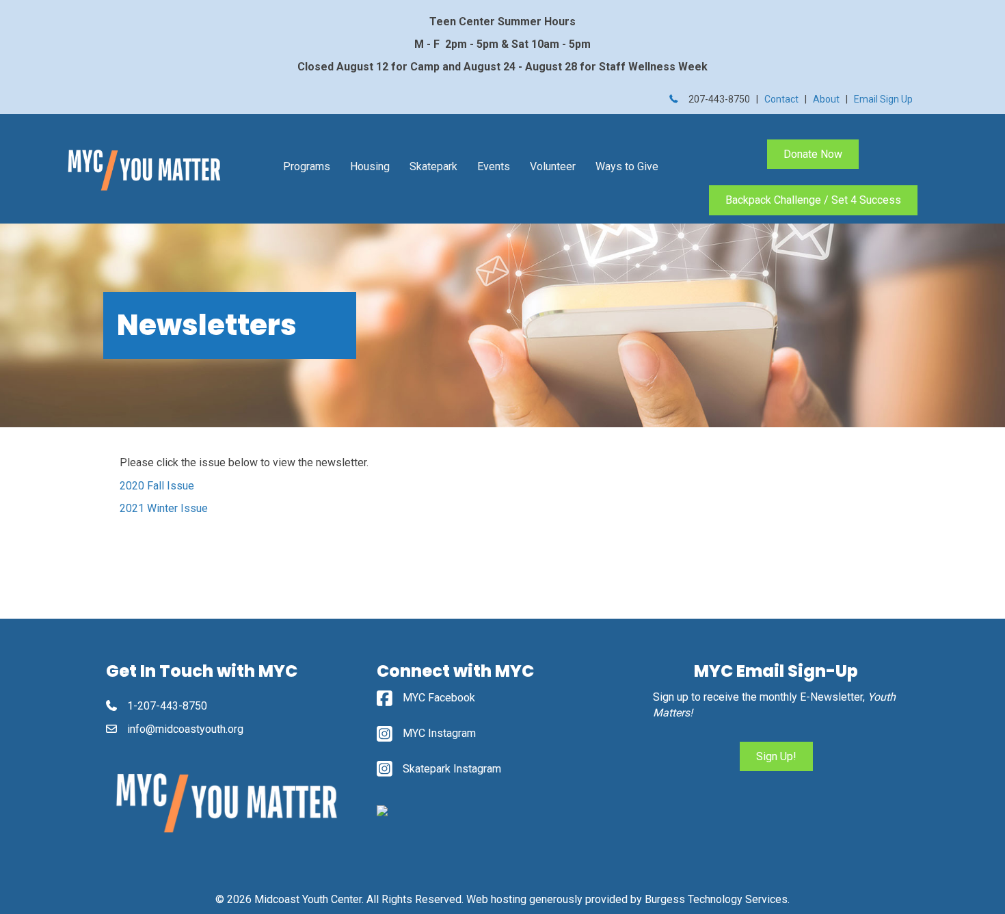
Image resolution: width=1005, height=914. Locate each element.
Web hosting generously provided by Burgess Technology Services (627, 899)
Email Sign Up (883, 99)
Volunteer (553, 166)
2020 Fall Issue (157, 485)
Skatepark (433, 166)
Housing (370, 166)
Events (493, 166)
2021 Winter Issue (164, 508)
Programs (306, 166)
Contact (781, 99)
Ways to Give (626, 166)
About (826, 99)
